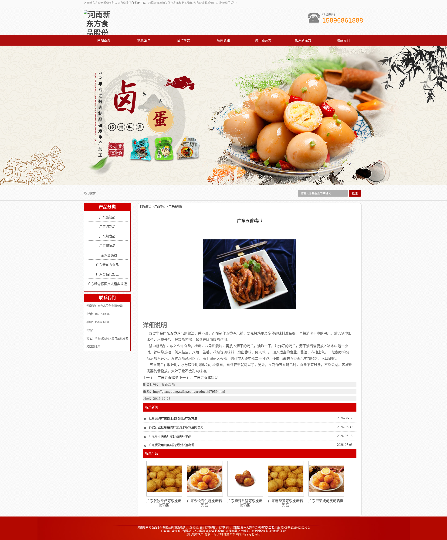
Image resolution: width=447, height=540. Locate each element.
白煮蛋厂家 (138, 3)
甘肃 (226, 534)
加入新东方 (303, 40)
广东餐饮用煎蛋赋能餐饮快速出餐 (171, 445)
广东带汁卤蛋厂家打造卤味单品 (170, 436)
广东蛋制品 (107, 217)
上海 (214, 534)
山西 (245, 534)
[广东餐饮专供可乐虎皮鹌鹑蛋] (164, 478)
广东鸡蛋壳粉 (107, 255)
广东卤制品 (107, 226)
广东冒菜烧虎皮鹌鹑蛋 (325, 501)
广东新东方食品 (107, 265)
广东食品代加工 (107, 274)
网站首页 (103, 40)
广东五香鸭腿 (168, 377)
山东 (239, 534)
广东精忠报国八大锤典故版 (107, 284)
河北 (251, 534)
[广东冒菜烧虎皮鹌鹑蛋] (326, 478)
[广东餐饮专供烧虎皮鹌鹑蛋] (204, 478)
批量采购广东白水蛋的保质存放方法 (173, 418)
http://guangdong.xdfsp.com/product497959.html (189, 391)
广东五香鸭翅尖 (205, 377)
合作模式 (183, 40)
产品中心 (160, 206)
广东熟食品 (107, 236)
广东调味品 (107, 246)
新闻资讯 (223, 40)
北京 (207, 534)
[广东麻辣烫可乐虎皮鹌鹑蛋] (285, 478)
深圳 (220, 534)
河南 (258, 534)
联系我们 (343, 40)
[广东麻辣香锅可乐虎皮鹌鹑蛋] (245, 478)
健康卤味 (143, 40)
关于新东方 (263, 40)
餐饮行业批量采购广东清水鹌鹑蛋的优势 (176, 427)
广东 (232, 534)
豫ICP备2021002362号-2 (295, 527)
